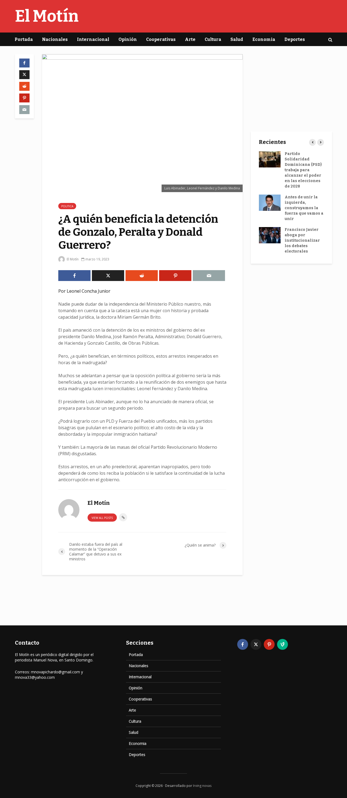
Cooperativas (161, 39)
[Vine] (282, 644)
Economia (263, 39)
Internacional (93, 39)
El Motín (47, 16)
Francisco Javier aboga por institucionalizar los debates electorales (302, 240)
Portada (24, 39)
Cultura (213, 39)
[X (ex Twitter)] (255, 644)
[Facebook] (242, 644)
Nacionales (55, 39)
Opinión (127, 39)
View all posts (102, 518)
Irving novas (202, 785)
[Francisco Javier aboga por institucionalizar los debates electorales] (270, 235)
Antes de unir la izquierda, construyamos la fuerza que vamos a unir (304, 208)
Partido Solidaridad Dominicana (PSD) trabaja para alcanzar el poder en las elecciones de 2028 (303, 170)
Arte (190, 39)
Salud (236, 39)
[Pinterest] (269, 644)
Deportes (294, 39)
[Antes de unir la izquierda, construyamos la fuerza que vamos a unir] (270, 202)
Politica (67, 206)
